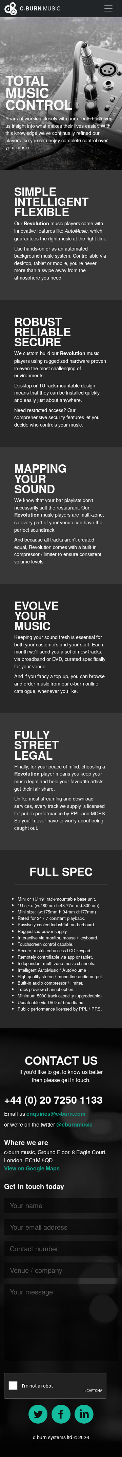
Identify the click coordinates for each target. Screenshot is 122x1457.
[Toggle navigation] (108, 8)
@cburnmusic (74, 1124)
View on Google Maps (32, 1168)
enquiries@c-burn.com (55, 1113)
